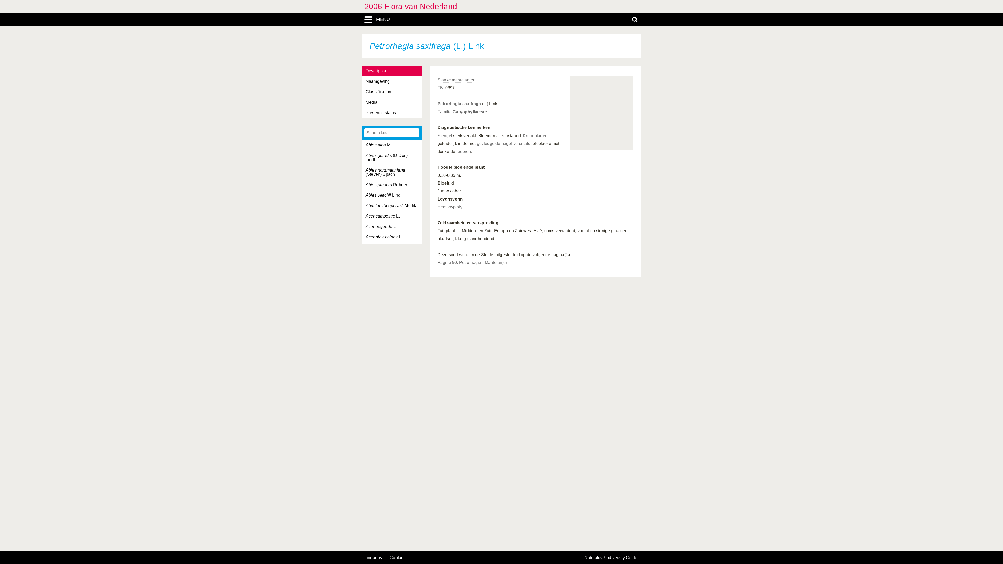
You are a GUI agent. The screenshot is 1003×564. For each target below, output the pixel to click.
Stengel (445, 135)
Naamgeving (378, 81)
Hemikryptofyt (450, 207)
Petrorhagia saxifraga (459, 104)
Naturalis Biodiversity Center (611, 558)
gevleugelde (488, 143)
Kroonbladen (535, 135)
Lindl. (384, 195)
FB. (441, 88)
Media (371, 102)
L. (383, 216)
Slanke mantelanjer (456, 80)
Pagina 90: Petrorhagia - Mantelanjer (472, 262)
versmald (521, 143)
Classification (378, 92)
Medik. (391, 205)
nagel (506, 143)
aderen (464, 151)
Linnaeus (373, 558)
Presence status (381, 112)
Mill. (380, 145)
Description (376, 71)
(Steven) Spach (385, 172)
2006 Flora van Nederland (410, 6)
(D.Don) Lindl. (387, 157)
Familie (462, 112)
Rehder (386, 185)
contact (397, 557)
